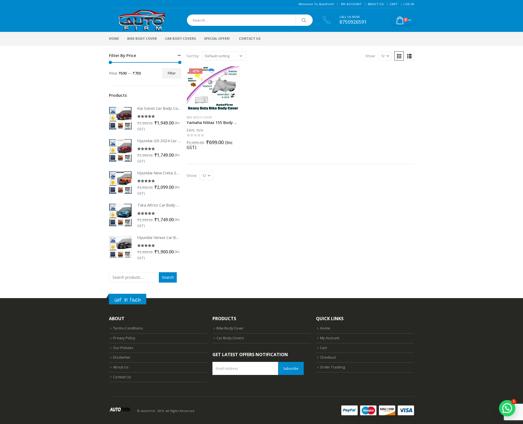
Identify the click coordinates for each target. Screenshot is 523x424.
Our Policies (123, 348)
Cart (394, 4)
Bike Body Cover (142, 38)
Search (168, 277)
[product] (120, 118)
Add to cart (230, 75)
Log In (408, 4)
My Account (351, 4)
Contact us (249, 38)
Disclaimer (121, 357)
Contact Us (122, 377)
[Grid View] (399, 55)
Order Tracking (332, 367)
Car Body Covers (180, 38)
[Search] (304, 20)
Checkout (328, 357)
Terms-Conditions (128, 328)
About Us (376, 4)
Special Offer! (217, 38)
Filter (172, 73)
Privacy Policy (124, 338)
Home (114, 38)
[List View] (409, 55)
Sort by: (193, 55)
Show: (370, 55)
